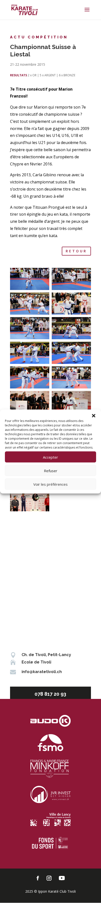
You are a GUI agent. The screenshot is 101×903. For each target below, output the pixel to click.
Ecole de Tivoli (36, 662)
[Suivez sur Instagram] (49, 878)
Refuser (50, 470)
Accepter (50, 456)
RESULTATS (18, 75)
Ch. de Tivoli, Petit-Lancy (46, 654)
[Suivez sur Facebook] (37, 878)
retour (76, 251)
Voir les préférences (50, 484)
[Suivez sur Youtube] (62, 878)
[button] (93, 415)
